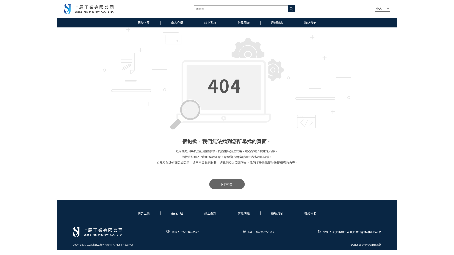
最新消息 (277, 213)
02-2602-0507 (265, 232)
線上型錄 (210, 213)
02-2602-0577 (190, 232)
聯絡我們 (310, 213)
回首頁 (227, 184)
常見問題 (244, 213)
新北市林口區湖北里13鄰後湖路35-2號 (357, 232)
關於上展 (144, 213)
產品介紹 (177, 213)
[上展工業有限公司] (89, 9)
